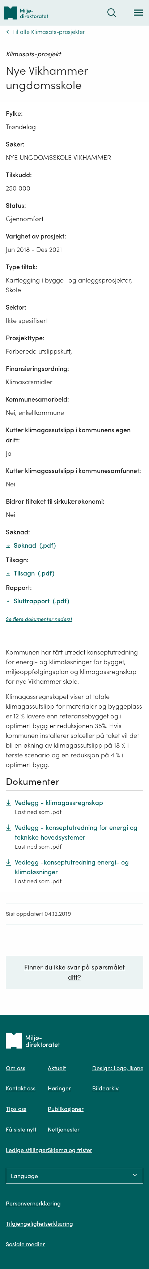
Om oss (15, 1068)
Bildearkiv (105, 1088)
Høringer (59, 1088)
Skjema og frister (70, 1150)
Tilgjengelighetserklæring (39, 1223)
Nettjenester (64, 1129)
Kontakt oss (20, 1088)
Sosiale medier (25, 1244)
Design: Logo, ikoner (119, 1068)
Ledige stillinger (27, 1150)
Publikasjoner (66, 1108)
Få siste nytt (21, 1129)
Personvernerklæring (33, 1203)
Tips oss (16, 1108)
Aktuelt (57, 1068)
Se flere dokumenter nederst (39, 619)
